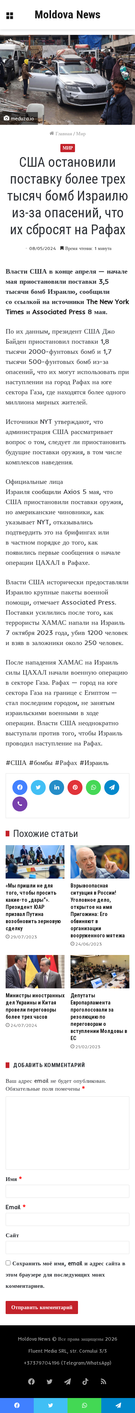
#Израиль (94, 762)
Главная (63, 133)
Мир (81, 133)
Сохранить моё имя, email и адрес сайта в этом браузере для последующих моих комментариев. (65, 1274)
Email (16, 1207)
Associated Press (59, 311)
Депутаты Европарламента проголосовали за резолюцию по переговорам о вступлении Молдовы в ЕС (98, 1016)
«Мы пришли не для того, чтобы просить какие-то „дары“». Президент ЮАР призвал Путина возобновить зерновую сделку (33, 907)
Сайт (12, 1235)
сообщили (46, 491)
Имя (14, 1178)
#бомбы (40, 762)
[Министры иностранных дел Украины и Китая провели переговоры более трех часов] (35, 971)
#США (16, 762)
